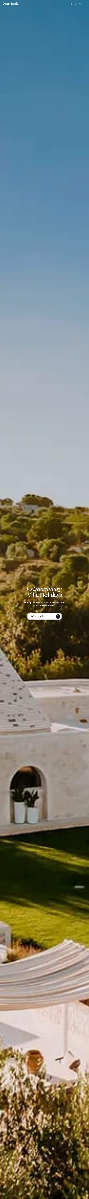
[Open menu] (85, 3)
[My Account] (80, 3)
